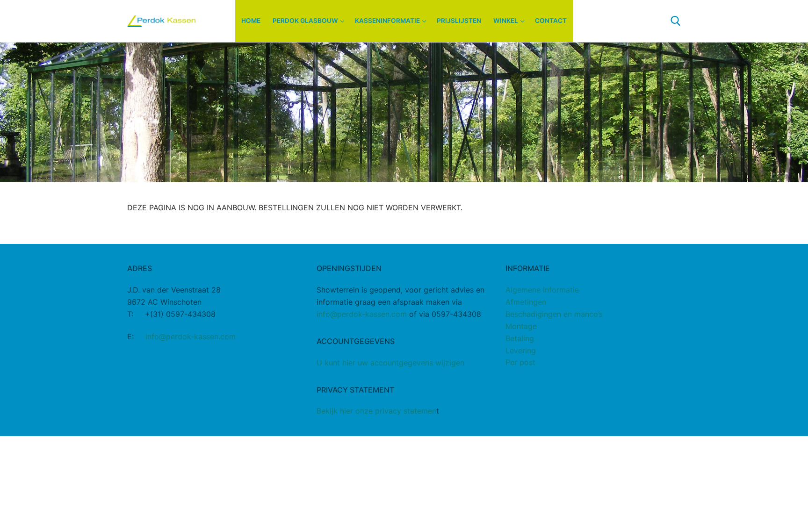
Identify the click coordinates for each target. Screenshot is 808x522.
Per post (520, 362)
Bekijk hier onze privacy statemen (376, 410)
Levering (520, 350)
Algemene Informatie (542, 289)
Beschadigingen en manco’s (554, 314)
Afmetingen (525, 302)
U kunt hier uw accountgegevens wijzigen (390, 362)
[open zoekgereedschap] (676, 21)
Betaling (519, 338)
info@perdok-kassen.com (190, 336)
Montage (521, 326)
